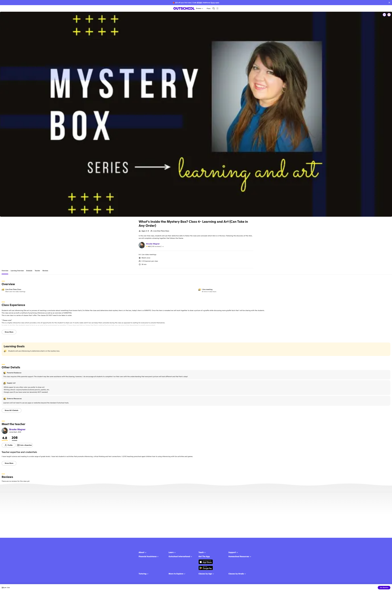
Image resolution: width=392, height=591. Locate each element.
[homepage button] (184, 8)
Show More (9, 332)
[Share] (384, 14)
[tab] (5, 270)
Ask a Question (26, 445)
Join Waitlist (384, 588)
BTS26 (199, 3)
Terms (213, 3)
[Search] (213, 8)
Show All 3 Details (11, 410)
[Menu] (217, 8)
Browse (198, 8)
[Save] (389, 14)
